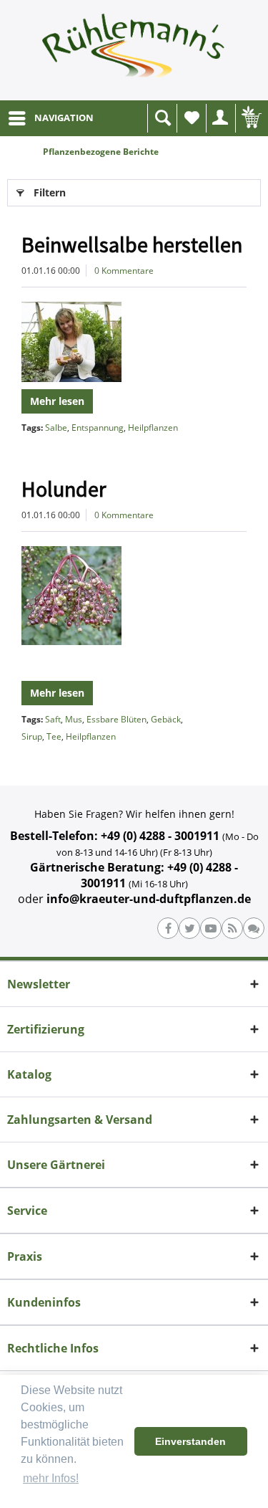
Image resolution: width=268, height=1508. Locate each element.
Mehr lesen (57, 401)
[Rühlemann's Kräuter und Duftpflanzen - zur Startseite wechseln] (133, 50)
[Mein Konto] (221, 118)
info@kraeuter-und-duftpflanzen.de (148, 899)
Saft (53, 719)
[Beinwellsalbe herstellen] (134, 342)
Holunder (63, 488)
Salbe (56, 427)
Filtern (50, 192)
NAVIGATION (64, 117)
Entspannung (97, 427)
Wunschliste (191, 118)
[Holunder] (134, 595)
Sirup (31, 736)
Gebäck (166, 719)
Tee (53, 736)
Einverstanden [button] (190, 1441)
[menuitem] (50, 118)
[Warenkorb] (250, 118)
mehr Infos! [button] (51, 1478)
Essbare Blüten (116, 719)
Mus (73, 719)
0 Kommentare (124, 270)
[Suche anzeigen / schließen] (162, 118)
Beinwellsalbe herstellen (131, 244)
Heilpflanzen (153, 427)
